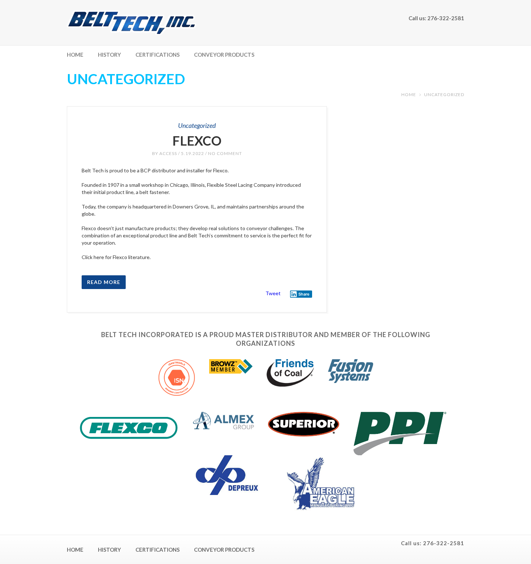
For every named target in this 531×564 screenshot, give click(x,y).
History (109, 54)
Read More (103, 282)
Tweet (273, 293)
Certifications (157, 54)
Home (75, 54)
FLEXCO (196, 140)
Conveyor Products (224, 54)
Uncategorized (197, 125)
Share (304, 294)
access (168, 153)
